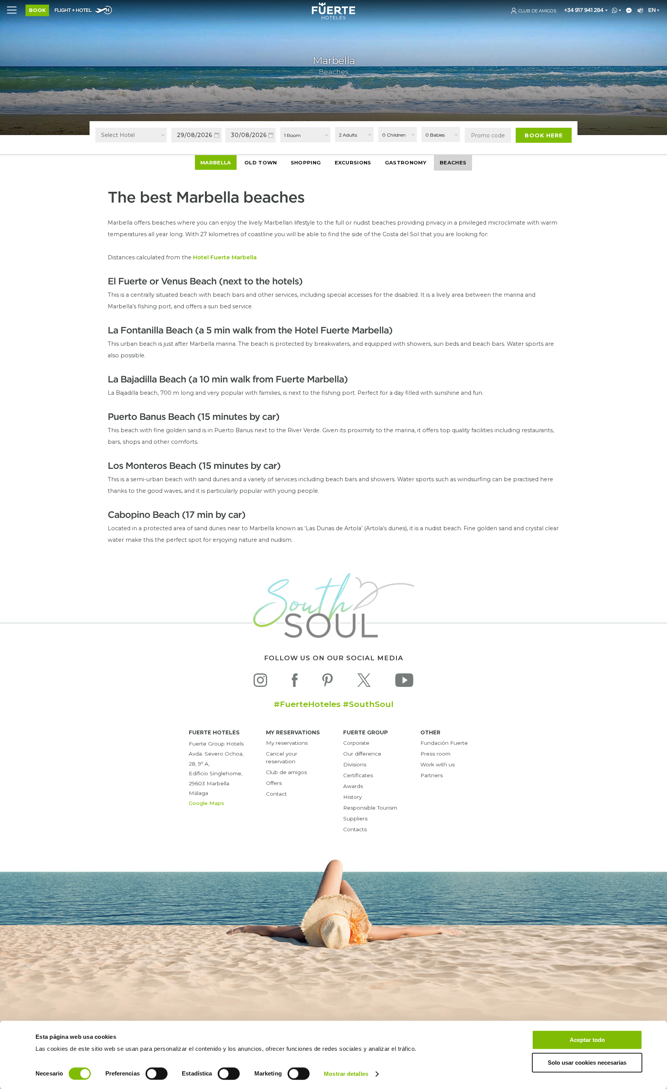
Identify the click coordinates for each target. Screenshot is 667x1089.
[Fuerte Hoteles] (333, 17)
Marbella (215, 162)
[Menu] (11, 9)
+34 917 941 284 (583, 10)
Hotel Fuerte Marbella (225, 257)
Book (37, 10)
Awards (353, 786)
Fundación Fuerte (444, 743)
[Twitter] (364, 682)
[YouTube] (404, 682)
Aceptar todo (587, 1040)
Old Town (260, 162)
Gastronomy (405, 162)
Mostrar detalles (346, 1073)
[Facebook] (295, 682)
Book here (544, 135)
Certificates (358, 775)
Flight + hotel (72, 10)
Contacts (355, 829)
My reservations (287, 743)
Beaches (453, 162)
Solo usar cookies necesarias (587, 1062)
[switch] (157, 1073)
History (352, 797)
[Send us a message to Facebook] (627, 11)
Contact (276, 794)
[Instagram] (260, 682)
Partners (431, 775)
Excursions (353, 162)
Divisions (354, 764)
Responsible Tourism (370, 808)
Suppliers (355, 818)
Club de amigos (286, 772)
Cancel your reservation (281, 757)
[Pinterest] (327, 682)
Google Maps (206, 803)
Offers (274, 783)
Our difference (362, 754)
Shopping (306, 162)
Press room (435, 754)
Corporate (356, 743)
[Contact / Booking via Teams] (639, 11)
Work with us (437, 764)
